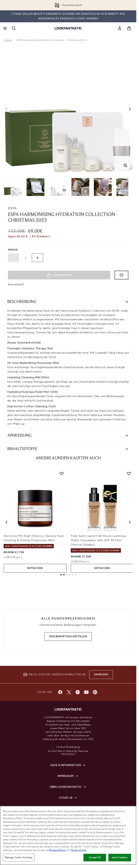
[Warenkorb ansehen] (129, 28)
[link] (119, 28)
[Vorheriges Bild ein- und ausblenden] (6, 109)
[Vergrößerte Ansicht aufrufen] (125, 165)
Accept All (94, 857)
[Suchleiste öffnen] (13, 28)
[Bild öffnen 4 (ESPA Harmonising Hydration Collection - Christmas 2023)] (80, 187)
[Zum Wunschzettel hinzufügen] (121, 275)
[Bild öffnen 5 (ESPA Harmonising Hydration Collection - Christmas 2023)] (103, 187)
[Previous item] (6, 522)
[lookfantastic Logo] (68, 28)
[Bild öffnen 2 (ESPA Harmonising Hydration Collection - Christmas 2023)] (35, 187)
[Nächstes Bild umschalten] (130, 109)
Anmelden (101, 674)
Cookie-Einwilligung (68, 747)
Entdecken (35, 568)
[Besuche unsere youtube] (86, 692)
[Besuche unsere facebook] (60, 692)
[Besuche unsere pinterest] (95, 692)
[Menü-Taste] (4, 28)
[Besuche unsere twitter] (69, 692)
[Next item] (130, 522)
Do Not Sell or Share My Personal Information (68, 753)
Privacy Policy (57, 850)
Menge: (13, 249)
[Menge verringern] (13, 257)
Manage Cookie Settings (19, 857)
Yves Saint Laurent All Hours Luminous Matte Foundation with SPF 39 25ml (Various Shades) (98, 540)
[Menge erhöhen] (37, 257)
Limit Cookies (119, 857)
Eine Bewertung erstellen (68, 636)
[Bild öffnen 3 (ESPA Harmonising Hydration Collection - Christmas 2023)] (58, 187)
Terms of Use (78, 850)
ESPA (12, 208)
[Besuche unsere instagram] (77, 692)
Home (8, 40)
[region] (68, 835)
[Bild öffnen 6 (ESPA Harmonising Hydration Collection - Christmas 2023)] (125, 187)
